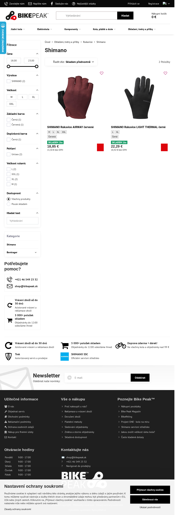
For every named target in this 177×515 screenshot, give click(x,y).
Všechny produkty (21, 199)
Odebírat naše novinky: (46, 381)
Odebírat (140, 377)
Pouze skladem (19, 204)
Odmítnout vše (150, 499)
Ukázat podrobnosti (150, 507)
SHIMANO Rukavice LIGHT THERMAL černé (138, 127)
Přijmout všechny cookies (150, 489)
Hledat (125, 15)
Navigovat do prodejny (78, 466)
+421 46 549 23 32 (76, 461)
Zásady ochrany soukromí (17, 509)
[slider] (8, 66)
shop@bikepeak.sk (76, 457)
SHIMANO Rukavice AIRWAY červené (70, 127)
